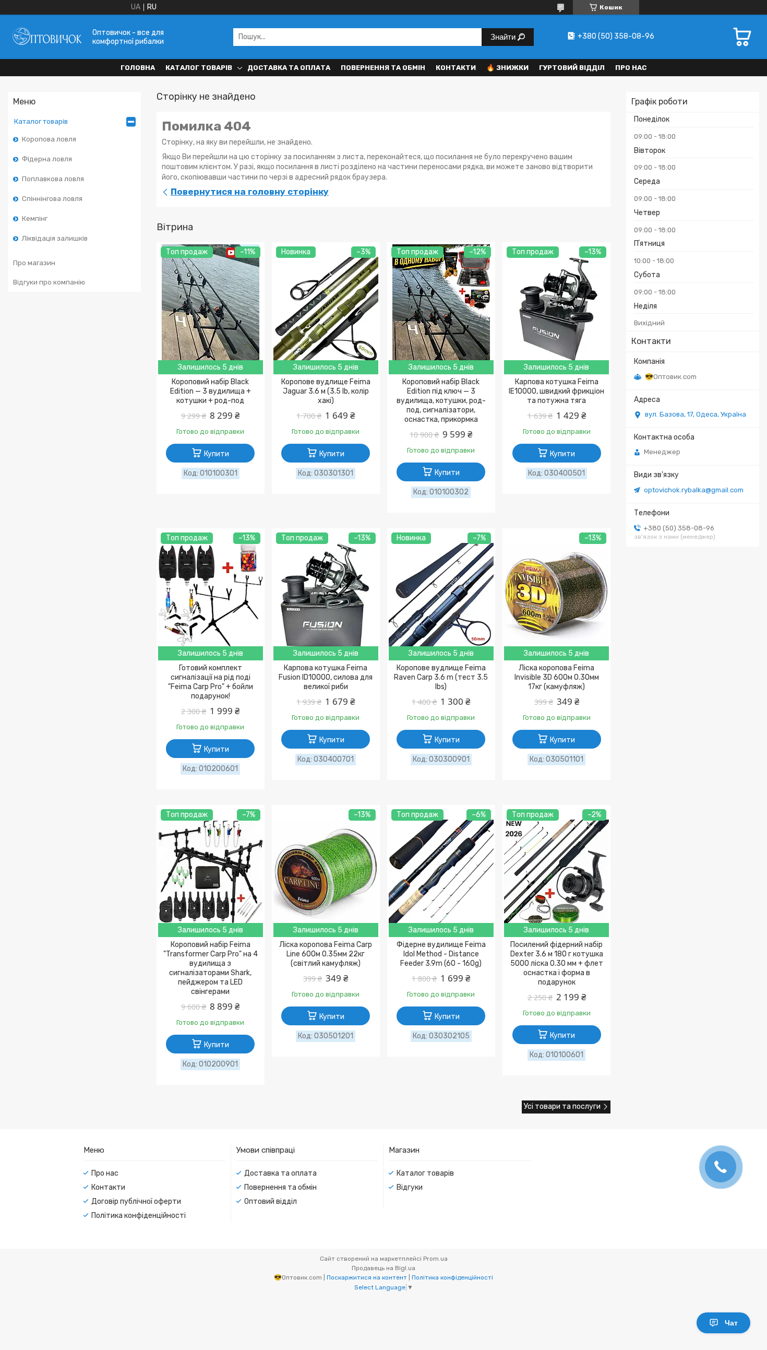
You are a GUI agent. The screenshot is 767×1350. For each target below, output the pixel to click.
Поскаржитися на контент (367, 1277)
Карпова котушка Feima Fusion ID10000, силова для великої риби (326, 677)
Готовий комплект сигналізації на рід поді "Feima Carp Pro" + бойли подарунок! (210, 682)
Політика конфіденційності (138, 1215)
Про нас (630, 68)
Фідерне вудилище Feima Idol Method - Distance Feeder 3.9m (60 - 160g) (441, 954)
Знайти (504, 36)
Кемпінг (34, 218)
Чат (731, 1323)
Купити (216, 453)
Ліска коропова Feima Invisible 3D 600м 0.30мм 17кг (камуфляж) (556, 677)
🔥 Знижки (507, 68)
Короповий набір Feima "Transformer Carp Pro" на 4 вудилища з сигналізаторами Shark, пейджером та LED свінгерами (210, 968)
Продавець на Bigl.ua (383, 1268)
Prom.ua (435, 1258)
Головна (138, 68)
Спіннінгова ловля (52, 199)
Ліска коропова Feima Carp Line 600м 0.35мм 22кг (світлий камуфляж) (325, 954)
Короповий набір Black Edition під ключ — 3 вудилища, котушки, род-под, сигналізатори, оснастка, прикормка (441, 400)
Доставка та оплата (288, 68)
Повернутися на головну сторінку (250, 191)
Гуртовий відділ (572, 68)
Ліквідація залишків (55, 238)
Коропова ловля (49, 139)
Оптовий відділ (270, 1201)
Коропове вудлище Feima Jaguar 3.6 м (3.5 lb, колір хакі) (325, 391)
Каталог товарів (198, 68)
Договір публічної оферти (136, 1201)
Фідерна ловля (47, 159)
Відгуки (410, 1187)
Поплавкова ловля (53, 179)
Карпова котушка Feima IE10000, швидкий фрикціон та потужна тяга (556, 391)
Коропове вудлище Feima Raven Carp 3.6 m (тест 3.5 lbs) (441, 677)
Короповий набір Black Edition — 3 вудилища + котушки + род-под (210, 391)
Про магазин (34, 263)
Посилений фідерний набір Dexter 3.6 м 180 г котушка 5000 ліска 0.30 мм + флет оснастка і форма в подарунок (556, 963)
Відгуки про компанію (49, 282)
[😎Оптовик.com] (47, 36)
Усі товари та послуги (562, 1106)
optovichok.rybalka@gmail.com (694, 490)
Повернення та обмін (383, 68)
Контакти (456, 68)
